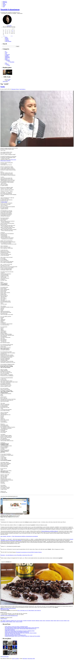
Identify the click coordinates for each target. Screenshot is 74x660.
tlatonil (7, 621)
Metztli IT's (5, 1)
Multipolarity (7, 57)
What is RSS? (5, 81)
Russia (6, 58)
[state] (4, 201)
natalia (55, 620)
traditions (10, 621)
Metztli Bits (5, 2)
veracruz (17, 621)
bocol (15, 620)
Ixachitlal (6, 55)
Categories (7, 40)
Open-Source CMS (31, 658)
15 (12, 30)
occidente (7, 64)
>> (11, 35)
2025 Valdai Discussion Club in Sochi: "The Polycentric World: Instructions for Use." (20, 628)
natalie (57, 620)
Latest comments (8, 41)
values (14, 621)
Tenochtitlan (12, 61)
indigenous (37, 620)
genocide (33, 620)
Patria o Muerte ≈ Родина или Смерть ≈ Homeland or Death (16, 626)
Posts (10, 79)
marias (41, 620)
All (5, 51)
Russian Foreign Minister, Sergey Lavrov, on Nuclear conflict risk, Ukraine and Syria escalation (22, 636)
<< (3, 35)
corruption (25, 620)
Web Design (24, 658)
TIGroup (4, 4)
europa (8, 65)
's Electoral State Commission (8, 160)
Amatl (4, 5)
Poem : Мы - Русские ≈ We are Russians (12, 633)
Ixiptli (4, 3)
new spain (61, 620)
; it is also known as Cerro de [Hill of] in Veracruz (29, 552)
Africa (6, 52)
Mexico (8, 60)
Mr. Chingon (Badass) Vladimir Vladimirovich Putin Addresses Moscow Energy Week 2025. (22, 627)
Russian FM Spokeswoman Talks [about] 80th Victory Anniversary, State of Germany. (21, 632)
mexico (44, 620)
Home (6, 37)
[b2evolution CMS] (4, 656)
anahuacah (8, 620)
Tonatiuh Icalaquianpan (10, 9)
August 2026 (9, 25)
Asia (6, 53)
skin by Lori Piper (15, 658)
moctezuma (48, 620)
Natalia (2, 86)
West (6, 62)
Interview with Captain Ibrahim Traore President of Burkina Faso (17, 631)
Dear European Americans (10, 629)
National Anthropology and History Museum (49, 531)
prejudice (65, 620)
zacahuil (20, 621)
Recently (6, 38)
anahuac (4, 620)
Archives (6, 39)
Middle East (7, 56)
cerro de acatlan (19, 620)
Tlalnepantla (7, 59)
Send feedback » (23, 89)
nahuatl (51, 620)
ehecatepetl (29, 620)
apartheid (12, 620)
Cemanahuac (7, 54)
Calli (4, 6)
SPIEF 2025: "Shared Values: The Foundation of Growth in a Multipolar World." (20, 630)
